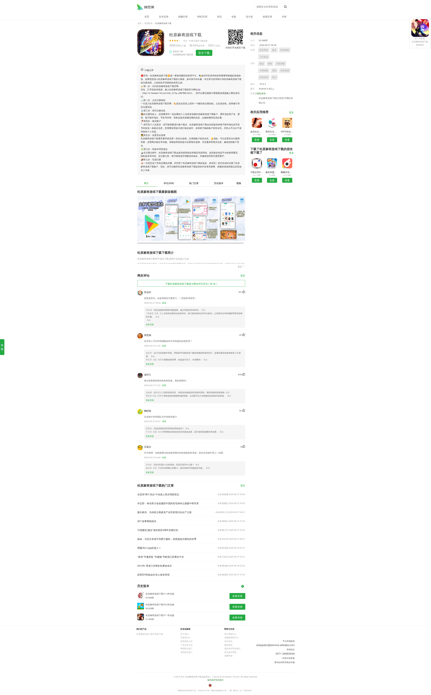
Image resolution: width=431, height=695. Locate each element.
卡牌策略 (280, 63)
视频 (238, 183)
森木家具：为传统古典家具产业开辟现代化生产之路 (164, 512)
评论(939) (169, 183)
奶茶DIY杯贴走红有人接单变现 (153, 574)
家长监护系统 (230, 652)
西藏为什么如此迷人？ (149, 547)
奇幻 (274, 77)
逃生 (274, 49)
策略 (270, 63)
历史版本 (218, 183)
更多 (242, 275)
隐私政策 (261, 93)
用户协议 (228, 641)
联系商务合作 (186, 641)
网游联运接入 (186, 648)
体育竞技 (263, 49)
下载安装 (203, 40)
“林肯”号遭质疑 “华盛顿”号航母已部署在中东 (160, 556)
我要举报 (228, 655)
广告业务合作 (186, 644)
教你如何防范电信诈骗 (284, 662)
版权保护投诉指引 (232, 648)
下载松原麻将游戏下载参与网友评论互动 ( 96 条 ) (191, 283)
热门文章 (193, 183)
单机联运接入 (186, 652)
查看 (256, 139)
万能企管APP (256, 172)
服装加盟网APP (272, 172)
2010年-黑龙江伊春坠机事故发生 (154, 565)
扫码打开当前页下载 (235, 47)
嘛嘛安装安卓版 (287, 172)
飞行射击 (263, 56)
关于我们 (184, 633)
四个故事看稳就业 (146, 521)
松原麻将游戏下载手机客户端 (150, 633)
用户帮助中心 (230, 633)
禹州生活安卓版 (272, 131)
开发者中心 (185, 637)
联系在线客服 (289, 657)
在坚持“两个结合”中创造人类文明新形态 (158, 494)
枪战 (261, 63)
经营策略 (284, 49)
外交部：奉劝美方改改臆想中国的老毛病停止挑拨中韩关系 (168, 503)
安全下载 (204, 53)
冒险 (274, 70)
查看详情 (237, 596)
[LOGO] (145, 7)
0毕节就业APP (287, 131)
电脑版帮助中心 (231, 637)
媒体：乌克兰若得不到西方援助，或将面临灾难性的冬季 (166, 539)
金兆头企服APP (256, 131)
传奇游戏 (284, 70)
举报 (2, 347)
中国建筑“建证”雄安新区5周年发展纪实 (157, 530)
